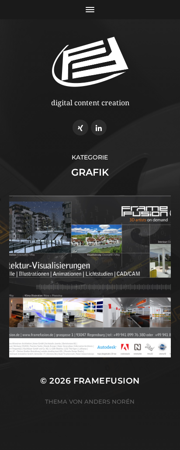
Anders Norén (109, 401)
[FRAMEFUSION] (90, 62)
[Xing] (80, 127)
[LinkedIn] (99, 127)
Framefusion (106, 381)
